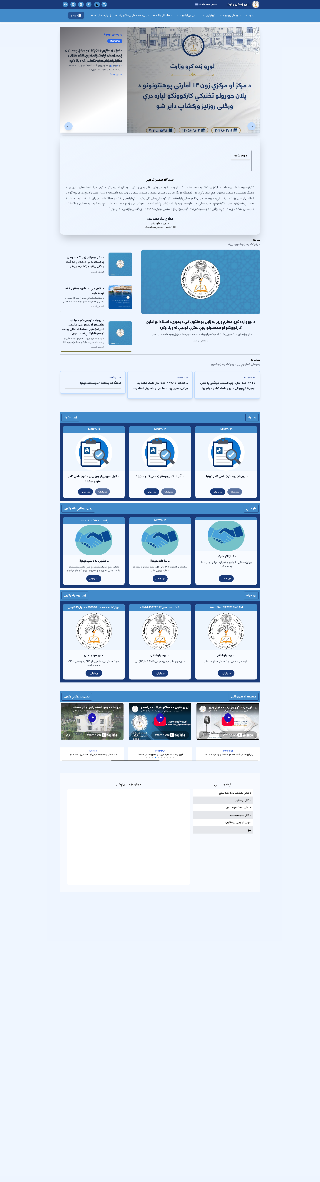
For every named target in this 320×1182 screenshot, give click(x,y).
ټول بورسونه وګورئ (75, 595)
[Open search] (104, 4)
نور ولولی (217, 492)
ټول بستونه (70, 417)
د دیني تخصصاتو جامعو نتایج (235, 792)
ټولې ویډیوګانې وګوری (76, 696)
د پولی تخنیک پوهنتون (238, 807)
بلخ (249, 829)
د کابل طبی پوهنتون (240, 815)
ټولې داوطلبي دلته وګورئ (78, 508)
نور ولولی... (226, 673)
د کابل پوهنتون (243, 800)
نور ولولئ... (160, 673)
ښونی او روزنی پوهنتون (238, 822)
